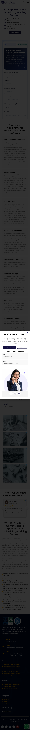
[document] (15, 365)
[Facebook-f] (11, 393)
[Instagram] (15, 393)
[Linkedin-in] (19, 393)
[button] (27, 332)
